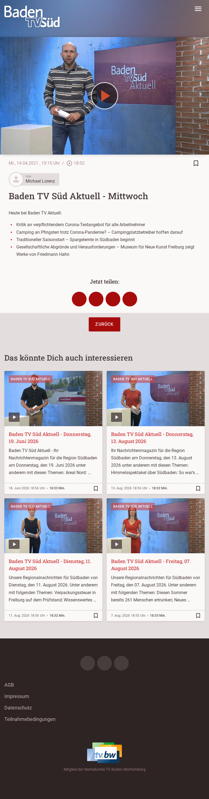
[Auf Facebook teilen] (79, 299)
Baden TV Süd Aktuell (30, 379)
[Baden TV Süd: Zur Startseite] (32, 16)
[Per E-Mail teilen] (129, 299)
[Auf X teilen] (96, 299)
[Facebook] (87, 663)
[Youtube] (121, 663)
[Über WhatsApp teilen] (113, 299)
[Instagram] (104, 663)
